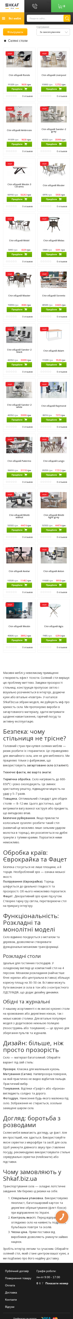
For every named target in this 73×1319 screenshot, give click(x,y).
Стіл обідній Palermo (19, 460)
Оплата (10, 1285)
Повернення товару (18, 1278)
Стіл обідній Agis (53, 626)
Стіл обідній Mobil (19, 240)
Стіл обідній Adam (53, 350)
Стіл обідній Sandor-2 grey (54, 130)
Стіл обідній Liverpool (54, 75)
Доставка (11, 1292)
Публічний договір (17, 1271)
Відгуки (9, 1306)
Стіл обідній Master (19, 295)
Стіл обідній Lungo (53, 460)
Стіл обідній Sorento (53, 295)
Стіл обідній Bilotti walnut (19, 516)
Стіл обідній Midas (53, 240)
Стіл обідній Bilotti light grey (54, 516)
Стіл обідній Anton (53, 571)
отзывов (27, 96)
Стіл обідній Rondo (19, 75)
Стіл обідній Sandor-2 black (19, 350)
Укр (48, 2)
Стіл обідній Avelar (19, 571)
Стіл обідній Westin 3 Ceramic (19, 185)
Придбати (17, 88)
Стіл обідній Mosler (54, 185)
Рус (48, 6)
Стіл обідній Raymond (53, 405)
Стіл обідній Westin (19, 626)
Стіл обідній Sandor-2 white (19, 406)
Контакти (11, 1299)
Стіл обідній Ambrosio (19, 130)
